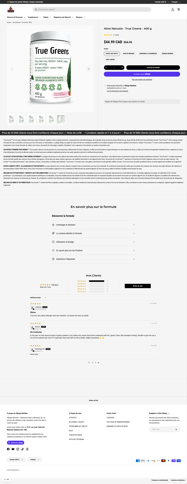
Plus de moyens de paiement (142, 80)
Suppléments (33, 17)
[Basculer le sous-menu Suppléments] (40, 17)
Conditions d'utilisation (178, 480)
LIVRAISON (110, 418)
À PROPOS (72, 418)
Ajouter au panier (153, 67)
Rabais (45, 17)
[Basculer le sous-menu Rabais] (50, 17)
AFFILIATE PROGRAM (76, 439)
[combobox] (91, 9)
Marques (79, 17)
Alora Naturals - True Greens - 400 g (22, 22)
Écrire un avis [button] (138, 286)
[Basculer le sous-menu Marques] (84, 17)
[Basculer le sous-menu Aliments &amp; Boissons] (24, 17)
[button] (178, 9)
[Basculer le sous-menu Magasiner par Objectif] (72, 17)
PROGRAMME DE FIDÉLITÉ (78, 426)
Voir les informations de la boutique (117, 91)
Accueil (9, 22)
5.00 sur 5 (54, 285)
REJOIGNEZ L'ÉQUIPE (76, 422)
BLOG (71, 431)
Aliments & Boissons (15, 17)
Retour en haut (93, 400)
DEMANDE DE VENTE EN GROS (117, 426)
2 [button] (92, 362)
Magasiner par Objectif (62, 17)
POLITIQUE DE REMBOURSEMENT (118, 422)
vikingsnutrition (15, 470)
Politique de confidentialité (160, 480)
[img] (35, 304)
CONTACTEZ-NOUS (75, 435)
